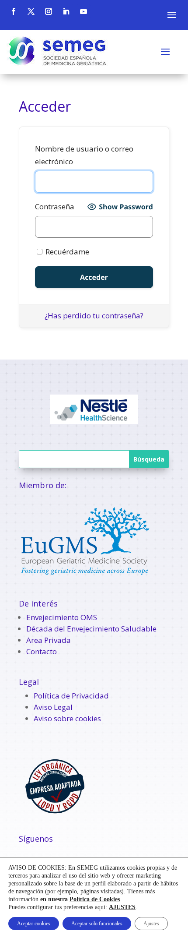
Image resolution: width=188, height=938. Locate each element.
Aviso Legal (53, 707)
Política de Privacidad (71, 696)
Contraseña (54, 206)
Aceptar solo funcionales (96, 923)
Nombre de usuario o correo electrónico (84, 155)
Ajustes (151, 923)
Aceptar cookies (33, 923)
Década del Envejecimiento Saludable (91, 629)
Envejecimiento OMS (61, 617)
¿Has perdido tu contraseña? (94, 315)
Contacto (41, 651)
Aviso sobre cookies (67, 718)
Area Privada (48, 640)
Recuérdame (66, 252)
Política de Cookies (95, 899)
